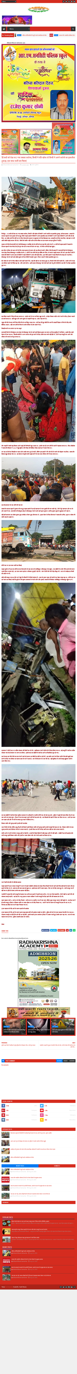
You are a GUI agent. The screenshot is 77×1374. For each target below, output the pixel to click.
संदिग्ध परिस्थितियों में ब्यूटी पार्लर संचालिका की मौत (22, 1157)
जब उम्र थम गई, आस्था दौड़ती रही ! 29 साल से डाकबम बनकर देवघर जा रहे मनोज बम (30, 1194)
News (51, 35)
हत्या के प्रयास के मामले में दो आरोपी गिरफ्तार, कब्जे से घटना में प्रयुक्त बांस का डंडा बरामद (31, 1186)
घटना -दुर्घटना (35, 165)
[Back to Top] (74, 1287)
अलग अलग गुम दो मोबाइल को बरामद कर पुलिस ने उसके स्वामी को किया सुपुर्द (28, 1141)
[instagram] (72, 1)
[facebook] (63, 1)
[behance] (74, 1)
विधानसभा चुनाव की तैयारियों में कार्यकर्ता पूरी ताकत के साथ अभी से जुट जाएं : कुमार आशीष (31, 1133)
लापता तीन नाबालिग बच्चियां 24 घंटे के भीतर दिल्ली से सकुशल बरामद (26, 35)
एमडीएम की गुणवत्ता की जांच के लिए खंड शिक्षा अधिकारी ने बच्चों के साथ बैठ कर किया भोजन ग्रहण (33, 1149)
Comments (57, 1166)
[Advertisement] (38, 1053)
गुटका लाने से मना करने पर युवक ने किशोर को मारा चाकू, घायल (39, 1031)
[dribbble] (69, 1)
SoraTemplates (9, 1287)
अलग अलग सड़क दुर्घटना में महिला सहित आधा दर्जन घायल (63, 1031)
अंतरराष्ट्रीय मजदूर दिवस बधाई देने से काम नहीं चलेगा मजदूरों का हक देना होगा (29, 1229)
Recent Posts (20, 1166)
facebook (71, 1061)
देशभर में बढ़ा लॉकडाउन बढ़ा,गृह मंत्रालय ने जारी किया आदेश (25, 1237)
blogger (59, 1061)
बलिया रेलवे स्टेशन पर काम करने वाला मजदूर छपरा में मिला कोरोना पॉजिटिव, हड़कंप (30, 1221)
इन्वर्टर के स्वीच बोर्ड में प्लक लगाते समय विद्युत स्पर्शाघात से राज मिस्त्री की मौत (14, 1031)
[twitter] (66, 1)
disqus (65, 1061)
